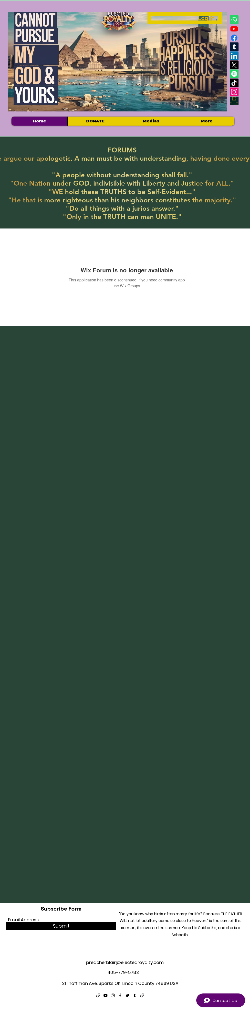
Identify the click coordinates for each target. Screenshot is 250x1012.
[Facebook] (234, 37)
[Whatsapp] (234, 19)
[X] (234, 64)
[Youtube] (234, 28)
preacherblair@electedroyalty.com (125, 962)
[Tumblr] (234, 46)
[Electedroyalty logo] (234, 101)
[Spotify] (234, 73)
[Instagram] (234, 92)
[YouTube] (105, 995)
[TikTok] (234, 83)
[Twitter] (127, 995)
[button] (151, 121)
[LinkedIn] (234, 55)
